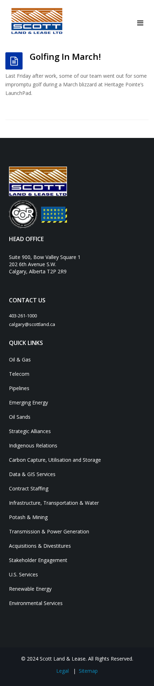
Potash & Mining (28, 517)
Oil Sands (19, 416)
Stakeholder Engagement (38, 560)
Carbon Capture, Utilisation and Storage (55, 459)
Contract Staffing (28, 488)
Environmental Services (36, 603)
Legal (62, 670)
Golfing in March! (65, 56)
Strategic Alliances (30, 431)
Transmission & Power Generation (49, 531)
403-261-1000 (23, 315)
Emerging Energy (28, 402)
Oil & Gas (20, 359)
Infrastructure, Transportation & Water (54, 502)
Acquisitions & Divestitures (40, 545)
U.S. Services (23, 574)
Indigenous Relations (33, 445)
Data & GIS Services (32, 474)
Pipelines (19, 388)
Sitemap (88, 670)
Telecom (19, 373)
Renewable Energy (30, 588)
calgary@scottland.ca (32, 324)
